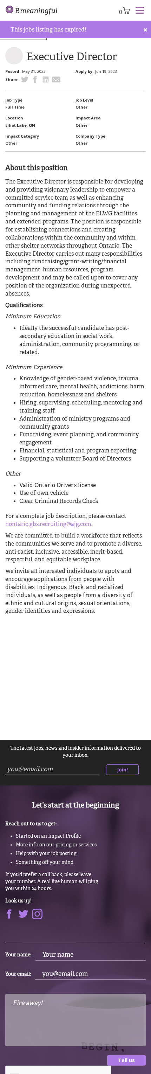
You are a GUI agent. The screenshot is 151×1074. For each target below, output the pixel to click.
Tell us (126, 1060)
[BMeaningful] (31, 10)
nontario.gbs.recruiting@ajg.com (48, 524)
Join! (122, 769)
